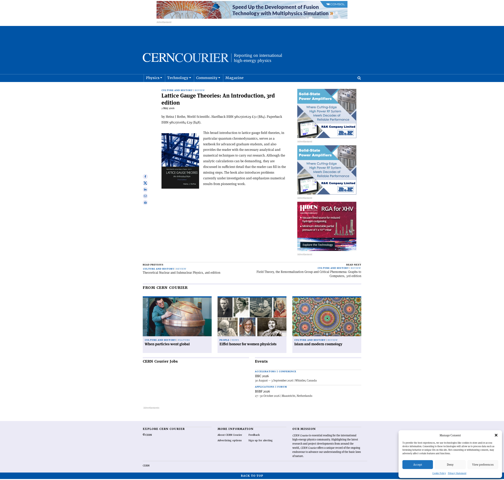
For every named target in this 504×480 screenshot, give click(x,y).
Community (207, 78)
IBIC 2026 (262, 376)
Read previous (153, 264)
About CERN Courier (230, 435)
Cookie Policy (439, 473)
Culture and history (177, 90)
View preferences (483, 464)
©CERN (147, 435)
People (224, 340)
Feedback (254, 435)
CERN (146, 465)
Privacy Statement (457, 473)
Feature (184, 340)
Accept (417, 464)
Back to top (252, 475)
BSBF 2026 (262, 391)
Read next (353, 264)
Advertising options (230, 440)
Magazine (234, 78)
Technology (177, 78)
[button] (496, 435)
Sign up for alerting (260, 440)
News (235, 340)
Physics (152, 78)
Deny (450, 464)
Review (200, 90)
